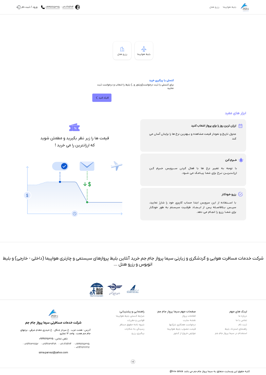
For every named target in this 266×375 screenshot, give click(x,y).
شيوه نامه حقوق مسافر (131, 324)
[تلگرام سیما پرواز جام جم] (133, 361)
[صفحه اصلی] (245, 7)
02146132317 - (82, 347)
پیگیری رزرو (138, 333)
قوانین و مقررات (135, 320)
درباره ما (242, 316)
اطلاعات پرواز (189, 316)
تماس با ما (241, 320)
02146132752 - (30, 344)
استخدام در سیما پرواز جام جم (231, 333)
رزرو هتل (214, 7)
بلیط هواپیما (229, 7)
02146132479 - (48, 344)
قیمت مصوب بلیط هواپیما (181, 329)
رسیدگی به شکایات (134, 329)
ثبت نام (242, 324)
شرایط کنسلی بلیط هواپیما (130, 316)
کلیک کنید (104, 97)
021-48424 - (64, 344)
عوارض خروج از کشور (184, 333)
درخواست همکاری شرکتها (182, 324)
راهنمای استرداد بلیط (236, 329)
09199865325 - (81, 344)
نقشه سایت (189, 320)
